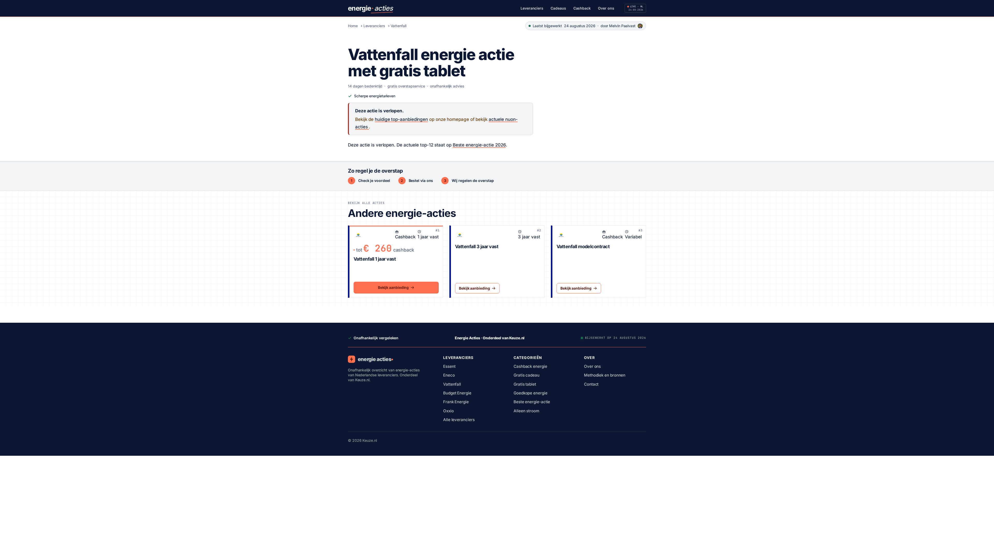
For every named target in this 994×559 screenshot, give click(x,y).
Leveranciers (532, 8)
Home (353, 26)
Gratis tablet (525, 384)
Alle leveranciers (459, 419)
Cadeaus (558, 8)
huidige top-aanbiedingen (401, 119)
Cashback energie (530, 366)
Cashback (582, 8)
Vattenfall (398, 26)
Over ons (606, 8)
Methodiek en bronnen (604, 375)
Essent (449, 366)
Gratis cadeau (526, 375)
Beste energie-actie (532, 401)
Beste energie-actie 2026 (479, 145)
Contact (591, 384)
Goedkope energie (530, 393)
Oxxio (448, 410)
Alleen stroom (526, 410)
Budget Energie (457, 393)
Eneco (449, 375)
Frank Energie (456, 401)
